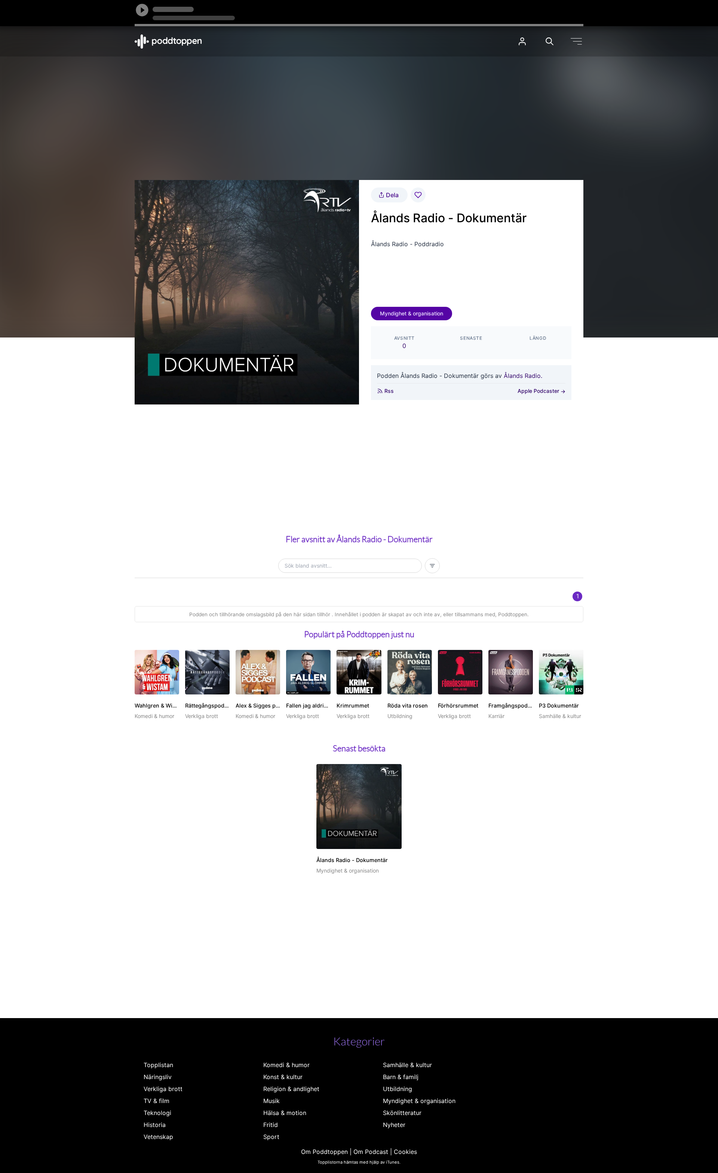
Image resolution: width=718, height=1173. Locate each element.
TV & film (156, 1101)
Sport (271, 1136)
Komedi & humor (286, 1065)
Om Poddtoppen (324, 1151)
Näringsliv (158, 1077)
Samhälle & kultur (407, 1065)
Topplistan (158, 1065)
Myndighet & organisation (411, 313)
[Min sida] (522, 41)
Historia (155, 1124)
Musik (271, 1101)
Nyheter (394, 1124)
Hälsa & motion (284, 1113)
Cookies (405, 1151)
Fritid (270, 1124)
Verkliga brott (163, 1089)
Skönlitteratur (402, 1113)
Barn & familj (400, 1077)
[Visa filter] (432, 565)
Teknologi (157, 1113)
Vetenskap (158, 1136)
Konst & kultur (283, 1077)
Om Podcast (370, 1151)
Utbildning (397, 1089)
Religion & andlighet (291, 1089)
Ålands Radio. (523, 375)
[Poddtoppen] (168, 42)
